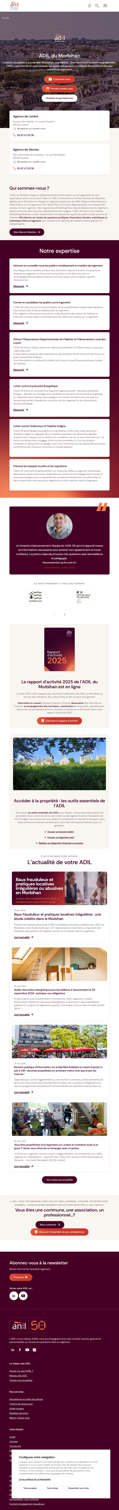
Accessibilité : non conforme (24, 1499)
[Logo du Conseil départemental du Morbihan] (35, 597)
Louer (12, 1436)
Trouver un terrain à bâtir (60, 831)
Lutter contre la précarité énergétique (35, 386)
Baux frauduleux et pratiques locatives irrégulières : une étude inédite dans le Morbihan (57, 916)
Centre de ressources (21, 1403)
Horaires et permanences (59, 98)
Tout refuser (52, 1488)
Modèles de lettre (18, 1413)
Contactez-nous (62, 79)
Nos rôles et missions (25, 232)
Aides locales (16, 1408)
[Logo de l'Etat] (83, 597)
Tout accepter (30, 1488)
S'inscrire (19, 1277)
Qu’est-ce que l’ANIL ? (21, 1371)
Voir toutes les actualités (59, 1179)
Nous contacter (48, 1224)
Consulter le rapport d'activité (61, 720)
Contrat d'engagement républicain (27, 1504)
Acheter (13, 1441)
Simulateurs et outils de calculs (26, 1399)
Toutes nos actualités (20, 1380)
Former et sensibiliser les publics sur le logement (41, 302)
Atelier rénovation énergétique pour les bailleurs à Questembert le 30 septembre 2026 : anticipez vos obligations (54, 991)
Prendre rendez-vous (62, 88)
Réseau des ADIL (18, 1375)
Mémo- (19, 1417)
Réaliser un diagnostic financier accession (61, 843)
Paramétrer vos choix (78, 1488)
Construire (15, 1446)
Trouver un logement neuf (60, 837)
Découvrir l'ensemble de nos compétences (61, 1231)
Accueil (5, 17)
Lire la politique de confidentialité (35, 1479)
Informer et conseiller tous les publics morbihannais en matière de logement (58, 265)
